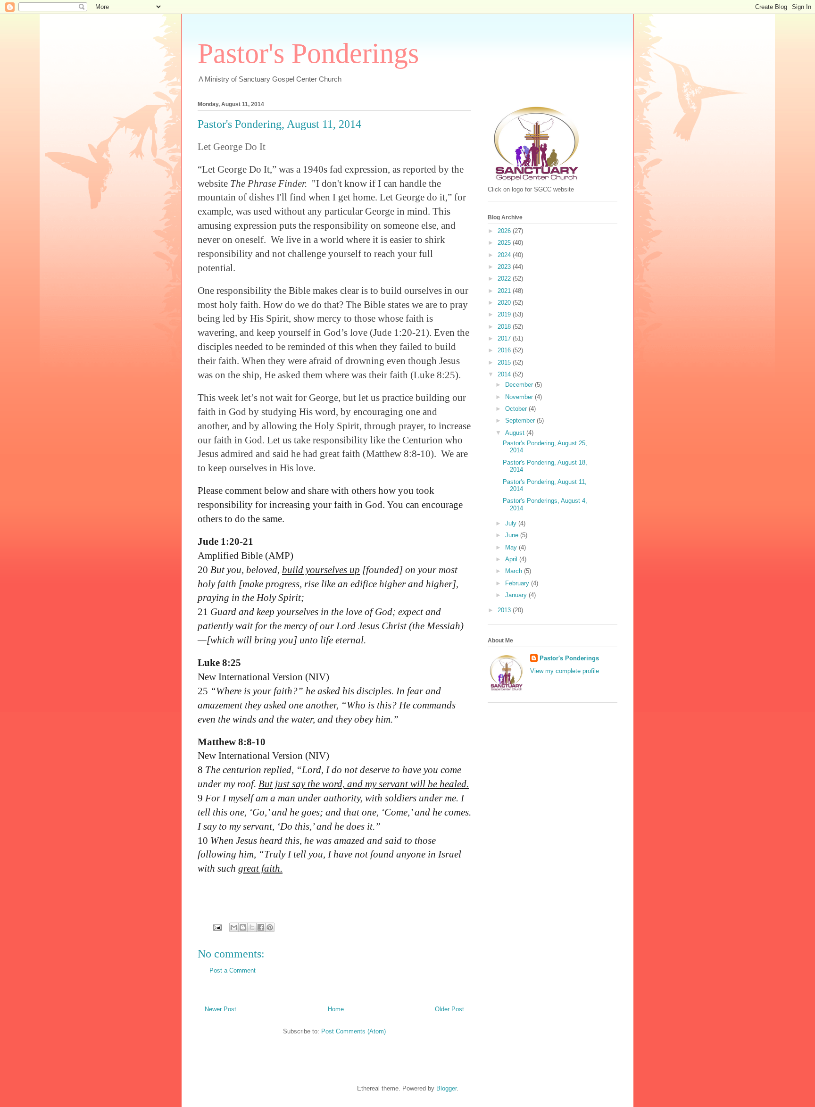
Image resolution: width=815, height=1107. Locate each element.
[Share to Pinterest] (269, 927)
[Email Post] (217, 927)
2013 (505, 610)
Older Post (449, 1009)
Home (336, 1009)
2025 (505, 242)
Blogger (446, 1088)
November (520, 396)
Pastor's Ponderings (308, 53)
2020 (505, 302)
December (520, 384)
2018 (505, 326)
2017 (505, 338)
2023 (505, 266)
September (521, 420)
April (512, 559)
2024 (505, 254)
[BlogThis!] (243, 927)
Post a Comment (232, 970)
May (512, 547)
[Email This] (234, 927)
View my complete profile (564, 670)
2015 (505, 362)
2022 (505, 278)
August (515, 432)
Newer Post (220, 1009)
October (517, 408)
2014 (505, 374)
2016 (505, 350)
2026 (505, 230)
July (511, 523)
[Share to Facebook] (261, 927)
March (514, 570)
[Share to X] (252, 927)
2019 (505, 314)
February (518, 583)
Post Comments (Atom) (353, 1031)
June (512, 535)
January (517, 595)
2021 (505, 290)
